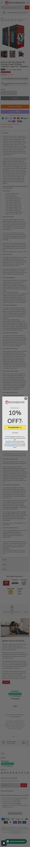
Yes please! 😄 (15, 427)
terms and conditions (11, 444)
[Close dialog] (25, 398)
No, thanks (15, 433)
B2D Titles (7, 438)
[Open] (4, 843)
